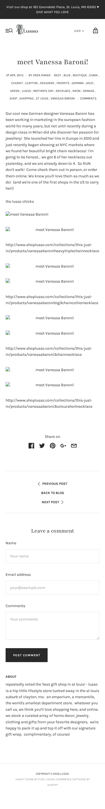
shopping (26, 98)
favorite (63, 83)
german (78, 83)
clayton (31, 83)
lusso (26, 91)
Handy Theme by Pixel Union (34, 779)
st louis (42, 98)
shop (13, 98)
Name (11, 543)
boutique (80, 75)
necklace (63, 91)
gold (89, 83)
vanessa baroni (63, 98)
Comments (88, 98)
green (15, 91)
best (57, 75)
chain (93, 75)
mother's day (43, 91)
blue (67, 75)
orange (88, 91)
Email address (18, 574)
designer (47, 83)
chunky (17, 83)
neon (77, 91)
